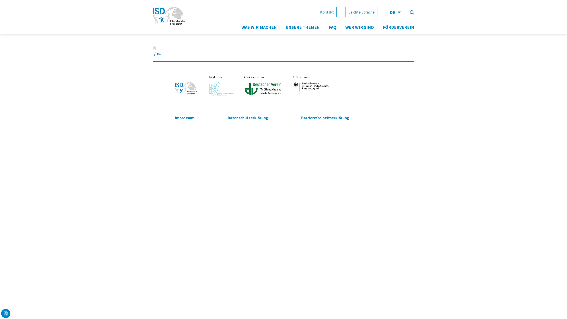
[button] (5, 313)
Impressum (184, 117)
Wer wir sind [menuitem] (359, 27)
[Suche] (412, 12)
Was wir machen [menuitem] (259, 27)
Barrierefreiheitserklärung (325, 117)
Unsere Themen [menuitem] (303, 27)
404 (158, 54)
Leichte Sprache (361, 12)
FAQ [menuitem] (332, 27)
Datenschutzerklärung (248, 117)
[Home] (154, 48)
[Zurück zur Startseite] (170, 25)
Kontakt (327, 12)
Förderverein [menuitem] (398, 27)
